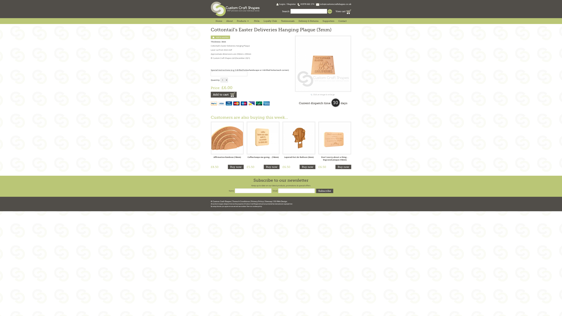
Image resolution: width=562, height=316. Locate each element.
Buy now (235, 166)
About (229, 21)
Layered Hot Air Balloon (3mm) (299, 157)
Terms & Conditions (241, 201)
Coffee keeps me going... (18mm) (263, 157)
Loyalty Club (270, 21)
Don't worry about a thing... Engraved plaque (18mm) (334, 158)
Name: (231, 190)
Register (291, 4)
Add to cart (221, 94)
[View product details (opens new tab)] (227, 137)
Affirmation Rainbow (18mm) (227, 157)
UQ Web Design (280, 201)
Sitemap (268, 201)
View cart (341, 11)
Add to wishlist (222, 37)
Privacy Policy (257, 201)
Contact (342, 21)
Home (219, 21)
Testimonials (287, 21)
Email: (275, 190)
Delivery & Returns (308, 21)
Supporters (328, 21)
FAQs (256, 21)
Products (241, 21)
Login (282, 4)
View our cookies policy (254, 206)
